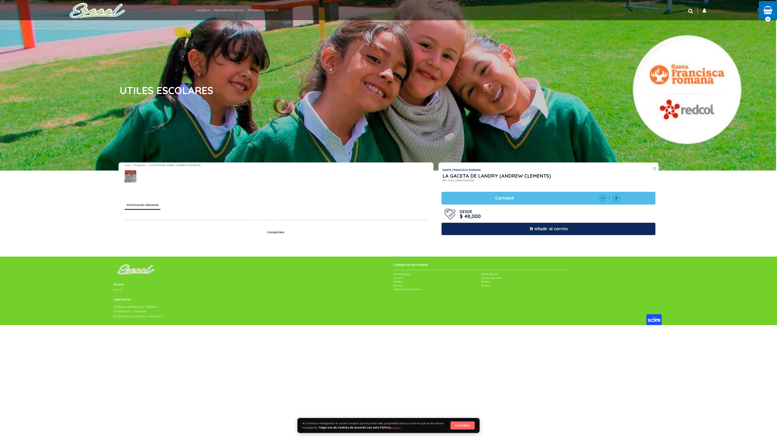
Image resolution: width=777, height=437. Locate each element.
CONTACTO (272, 10)
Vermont (398, 278)
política (395, 427)
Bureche (485, 281)
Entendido (462, 425)
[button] (203, 10)
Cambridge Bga (402, 274)
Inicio (127, 165)
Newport (485, 285)
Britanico (398, 285)
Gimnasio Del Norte (491, 278)
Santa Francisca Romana (407, 289)
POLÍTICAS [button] (254, 10)
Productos (139, 165)
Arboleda (398, 281)
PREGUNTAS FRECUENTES (229, 10)
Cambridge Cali (489, 274)
